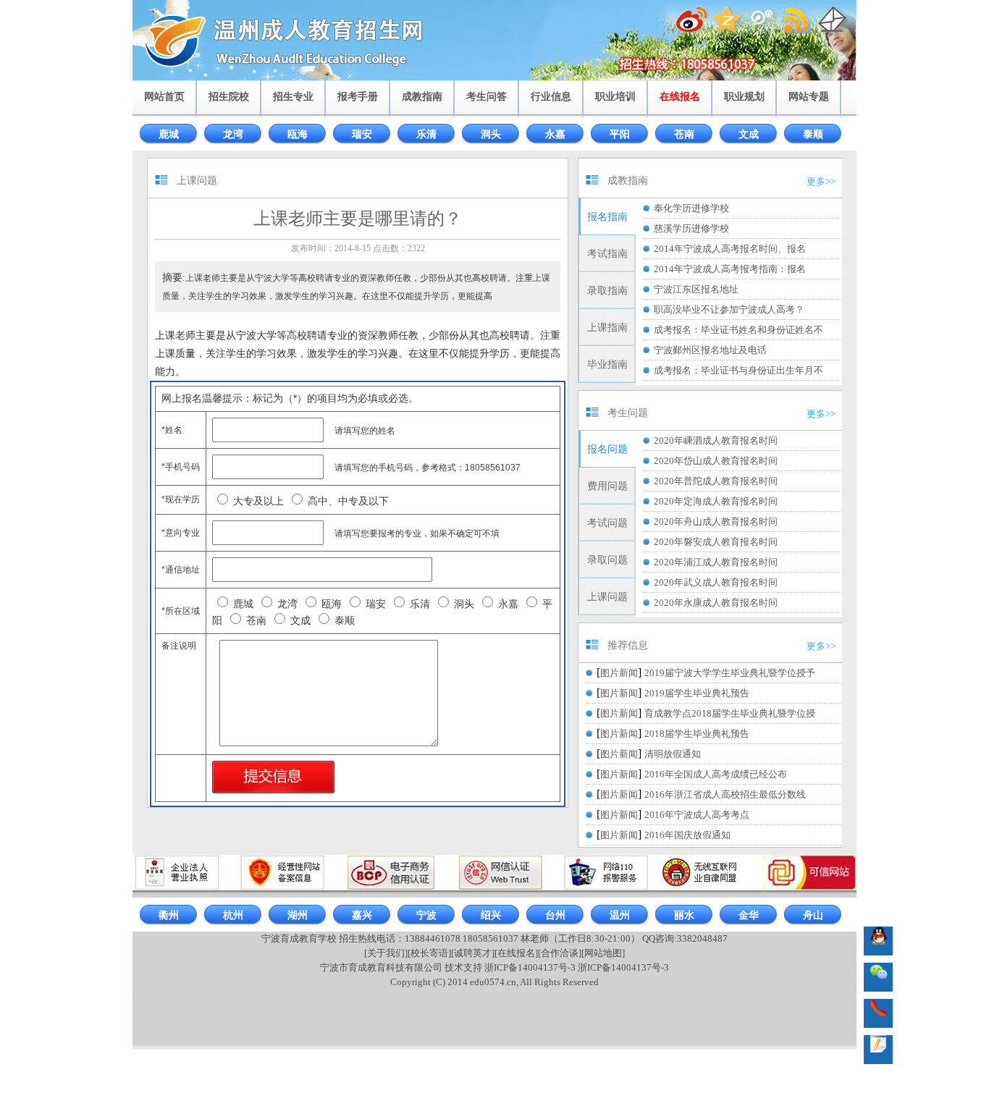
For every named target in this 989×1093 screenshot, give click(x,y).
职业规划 (744, 96)
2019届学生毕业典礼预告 (696, 693)
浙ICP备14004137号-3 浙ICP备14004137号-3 (576, 967)
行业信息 (551, 96)
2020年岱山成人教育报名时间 (716, 460)
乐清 (426, 134)
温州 (620, 915)
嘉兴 (362, 915)
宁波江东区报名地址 (696, 289)
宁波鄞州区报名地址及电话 (710, 350)
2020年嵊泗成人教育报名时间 (716, 440)
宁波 (426, 915)
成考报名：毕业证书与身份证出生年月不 (738, 370)
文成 (748, 134)
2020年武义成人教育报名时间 (716, 582)
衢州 (169, 915)
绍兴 (491, 915)
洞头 (491, 134)
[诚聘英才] (472, 953)
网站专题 (808, 96)
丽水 (684, 915)
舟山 (813, 915)
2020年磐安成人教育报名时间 (716, 541)
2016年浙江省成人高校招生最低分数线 (725, 794)
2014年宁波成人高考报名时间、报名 (730, 248)
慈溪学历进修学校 (691, 228)
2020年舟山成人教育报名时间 (716, 521)
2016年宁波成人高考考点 (696, 814)
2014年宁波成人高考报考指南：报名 (730, 268)
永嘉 (555, 134)
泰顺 (813, 134)
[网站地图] (603, 953)
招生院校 (229, 96)
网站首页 (164, 96)
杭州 (233, 915)
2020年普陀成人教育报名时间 (716, 481)
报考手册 (357, 96)
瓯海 (297, 134)
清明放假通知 (672, 753)
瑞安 (362, 134)
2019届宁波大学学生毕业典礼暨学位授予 (729, 672)
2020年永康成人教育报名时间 (716, 602)
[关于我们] (386, 953)
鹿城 (169, 134)
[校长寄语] (429, 953)
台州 (555, 915)
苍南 (684, 134)
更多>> (821, 181)
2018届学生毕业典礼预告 (696, 733)
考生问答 (486, 96)
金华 (748, 915)
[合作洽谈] (559, 953)
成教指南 (422, 96)
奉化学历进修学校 (691, 208)
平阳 (620, 134)
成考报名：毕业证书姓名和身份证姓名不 (738, 329)
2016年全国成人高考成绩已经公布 (715, 774)
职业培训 (615, 96)
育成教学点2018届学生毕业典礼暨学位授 (729, 713)
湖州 (297, 915)
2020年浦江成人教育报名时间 (716, 562)
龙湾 (233, 134)
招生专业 (293, 96)
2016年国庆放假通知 (687, 835)
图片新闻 (619, 672)
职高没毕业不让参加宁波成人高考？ (729, 309)
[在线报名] (516, 953)
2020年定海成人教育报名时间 (716, 501)
